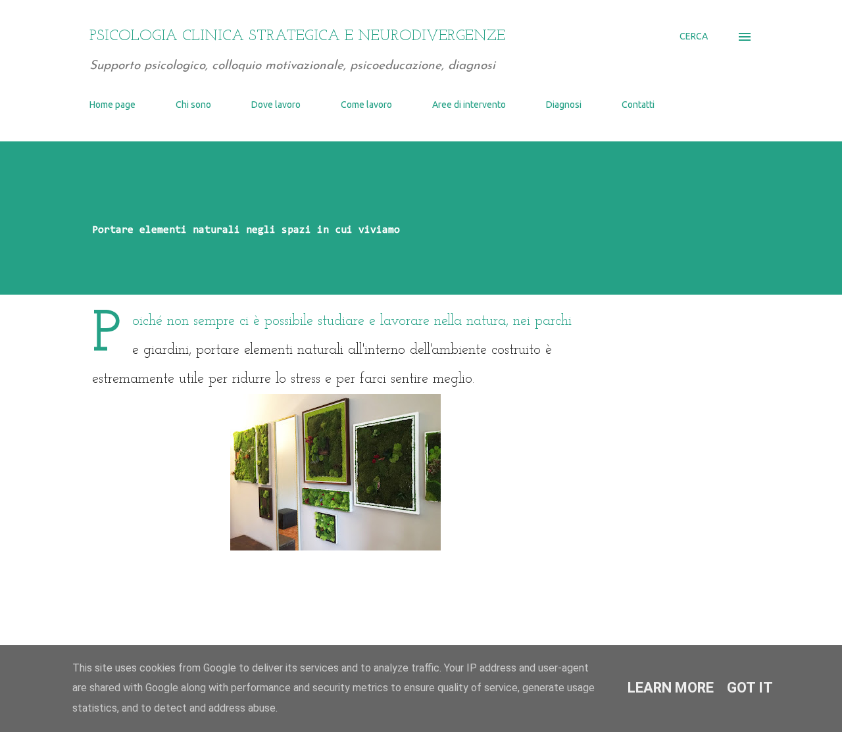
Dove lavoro (276, 104)
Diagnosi (564, 104)
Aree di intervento (469, 104)
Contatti (638, 104)
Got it (750, 687)
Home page (112, 104)
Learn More (671, 687)
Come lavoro (366, 104)
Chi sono (193, 104)
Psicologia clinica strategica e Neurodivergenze (297, 36)
